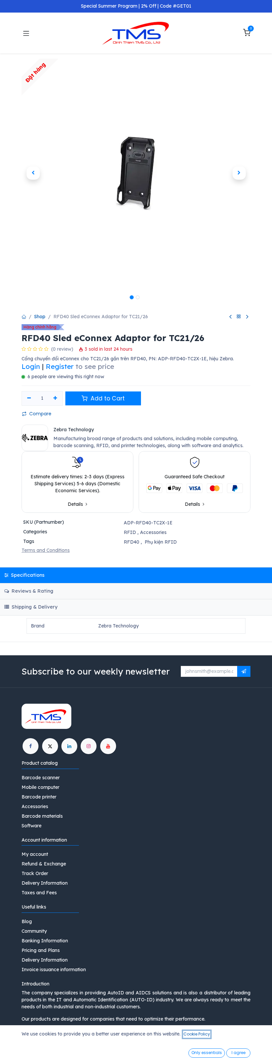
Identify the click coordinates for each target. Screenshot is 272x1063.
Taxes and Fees (39, 893)
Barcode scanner (41, 778)
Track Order (35, 873)
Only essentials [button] (206, 1052)
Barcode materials (42, 816)
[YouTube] (108, 746)
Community (34, 931)
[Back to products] (239, 316)
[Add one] (55, 398)
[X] (50, 746)
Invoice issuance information (54, 970)
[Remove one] (29, 398)
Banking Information (45, 941)
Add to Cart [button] (107, 398)
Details (76, 504)
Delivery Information (45, 883)
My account (35, 854)
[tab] (136, 607)
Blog (27, 921)
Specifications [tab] (27, 575)
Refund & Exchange (44, 864)
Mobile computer (40, 787)
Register (60, 366)
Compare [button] (40, 413)
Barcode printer (39, 797)
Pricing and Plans (41, 950)
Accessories (153, 532)
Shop (39, 317)
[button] (33, 173)
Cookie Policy (196, 1034)
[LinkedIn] (69, 746)
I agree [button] (238, 1052)
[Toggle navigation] (26, 33)
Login (31, 366)
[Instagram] (89, 746)
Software (31, 826)
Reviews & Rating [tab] (31, 591)
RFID (130, 532)
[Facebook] (30, 746)
